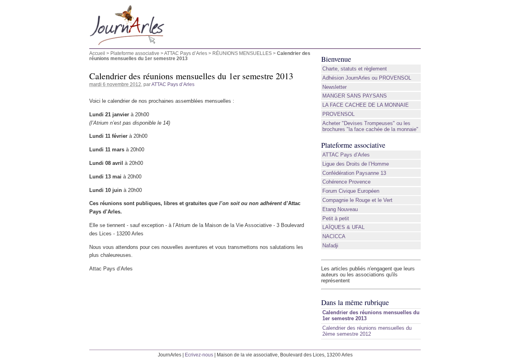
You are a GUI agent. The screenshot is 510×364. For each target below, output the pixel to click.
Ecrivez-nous (199, 354)
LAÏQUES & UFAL (343, 227)
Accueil (97, 53)
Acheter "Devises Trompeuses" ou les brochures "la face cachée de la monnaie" (370, 126)
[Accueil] (200, 28)
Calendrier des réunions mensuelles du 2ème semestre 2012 (367, 331)
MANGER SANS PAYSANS (354, 96)
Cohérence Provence (346, 182)
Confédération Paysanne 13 (354, 173)
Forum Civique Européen (350, 191)
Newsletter (334, 87)
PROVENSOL (338, 114)
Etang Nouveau (340, 209)
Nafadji (330, 246)
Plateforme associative (134, 53)
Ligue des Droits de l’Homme (355, 164)
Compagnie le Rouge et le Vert (357, 200)
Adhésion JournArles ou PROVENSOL (366, 78)
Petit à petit (335, 218)
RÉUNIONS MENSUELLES (242, 53)
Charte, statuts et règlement (354, 69)
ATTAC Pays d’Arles (185, 53)
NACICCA (333, 236)
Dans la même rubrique (355, 302)
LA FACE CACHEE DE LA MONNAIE (365, 105)
